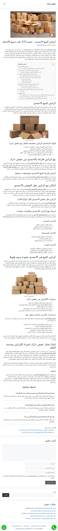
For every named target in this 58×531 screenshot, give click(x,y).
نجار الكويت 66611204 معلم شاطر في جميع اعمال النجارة (37, 432)
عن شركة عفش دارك (17, 525)
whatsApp (4, 527)
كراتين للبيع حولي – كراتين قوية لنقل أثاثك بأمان (43, 516)
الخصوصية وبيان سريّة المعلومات (38, 525)
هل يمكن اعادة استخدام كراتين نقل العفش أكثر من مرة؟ (34, 98)
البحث (54, 492)
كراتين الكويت (7, 191)
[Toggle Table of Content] (52, 64)
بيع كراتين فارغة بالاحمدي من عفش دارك (29, 70)
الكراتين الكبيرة (27, 82)
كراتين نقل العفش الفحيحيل (36, 203)
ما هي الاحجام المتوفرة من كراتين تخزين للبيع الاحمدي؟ (34, 96)
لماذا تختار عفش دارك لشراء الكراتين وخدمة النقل (31, 89)
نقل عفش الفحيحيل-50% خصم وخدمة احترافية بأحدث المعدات (38, 513)
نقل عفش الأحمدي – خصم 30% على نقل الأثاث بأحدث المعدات (36, 430)
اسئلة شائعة (22, 93)
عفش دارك (51, 4)
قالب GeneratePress (21, 528)
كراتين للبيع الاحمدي (50, 49)
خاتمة (23, 91)
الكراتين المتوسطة (27, 80)
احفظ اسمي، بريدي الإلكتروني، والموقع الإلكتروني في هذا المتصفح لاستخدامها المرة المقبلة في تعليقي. (28, 477)
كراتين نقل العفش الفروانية (25, 261)
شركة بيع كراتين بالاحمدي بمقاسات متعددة (31, 77)
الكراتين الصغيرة (27, 79)
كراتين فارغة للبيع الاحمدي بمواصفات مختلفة (31, 72)
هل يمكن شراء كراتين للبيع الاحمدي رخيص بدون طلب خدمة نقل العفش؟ (38, 94)
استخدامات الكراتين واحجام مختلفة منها (31, 87)
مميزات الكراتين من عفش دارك (29, 86)
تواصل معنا (26, 525)
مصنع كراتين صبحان (50, 351)
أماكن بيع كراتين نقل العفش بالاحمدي (28, 74)
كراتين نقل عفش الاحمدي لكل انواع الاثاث (31, 75)
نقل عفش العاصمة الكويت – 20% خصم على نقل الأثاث (41, 518)
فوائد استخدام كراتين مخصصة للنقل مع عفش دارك (33, 68)
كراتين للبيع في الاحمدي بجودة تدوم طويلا (29, 84)
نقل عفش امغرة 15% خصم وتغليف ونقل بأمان (43, 510)
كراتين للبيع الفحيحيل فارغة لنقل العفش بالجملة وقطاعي (40, 508)
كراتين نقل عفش (49, 427)
